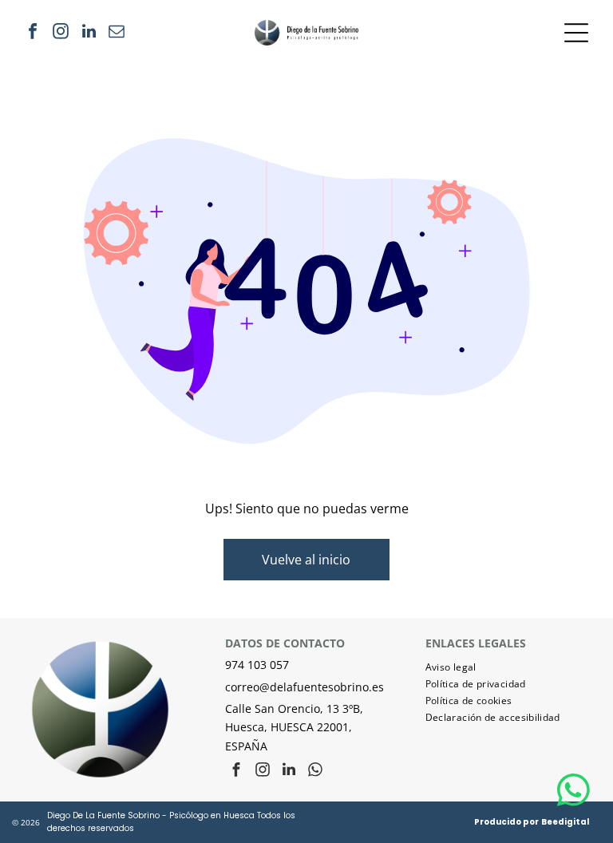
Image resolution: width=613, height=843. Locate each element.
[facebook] (33, 33)
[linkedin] (89, 33)
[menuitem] (506, 667)
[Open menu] (576, 33)
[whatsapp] (315, 771)
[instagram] (61, 33)
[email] (117, 33)
